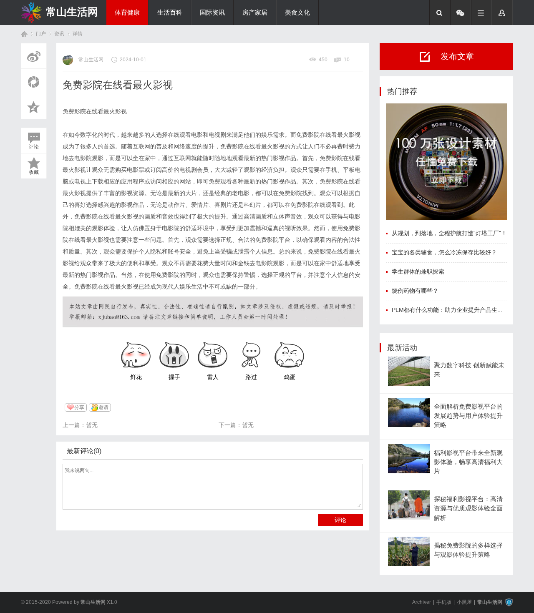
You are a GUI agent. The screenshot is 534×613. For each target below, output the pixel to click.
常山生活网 (72, 12)
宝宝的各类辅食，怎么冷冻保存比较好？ (444, 252)
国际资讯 (212, 12)
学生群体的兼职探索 (418, 271)
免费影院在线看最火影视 (95, 111)
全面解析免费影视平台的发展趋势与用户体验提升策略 (468, 416)
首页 (24, 34)
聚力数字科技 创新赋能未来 (469, 370)
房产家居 (254, 12)
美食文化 (297, 12)
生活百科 (169, 12)
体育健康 (127, 12)
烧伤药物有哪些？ (415, 290)
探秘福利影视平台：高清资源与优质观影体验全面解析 (468, 508)
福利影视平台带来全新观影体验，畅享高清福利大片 (468, 462)
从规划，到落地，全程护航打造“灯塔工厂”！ (449, 233)
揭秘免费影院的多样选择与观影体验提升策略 (468, 550)
